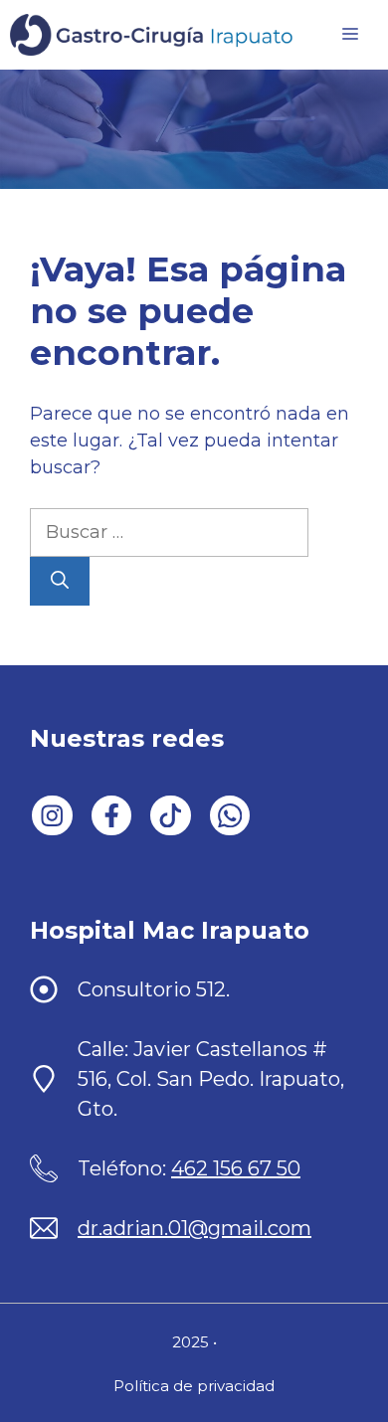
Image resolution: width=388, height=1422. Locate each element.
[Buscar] (60, 581)
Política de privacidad (194, 1385)
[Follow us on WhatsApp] (230, 816)
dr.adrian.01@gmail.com (194, 1228)
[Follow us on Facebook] (112, 816)
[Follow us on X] (170, 816)
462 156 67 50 (235, 1168)
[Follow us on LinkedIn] (52, 816)
